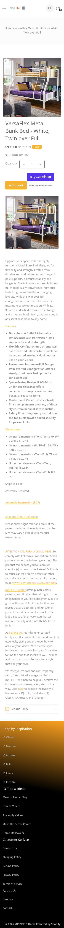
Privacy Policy (11, 874)
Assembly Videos (13, 815)
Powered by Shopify (48, 924)
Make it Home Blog (15, 797)
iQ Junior (8, 773)
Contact (7, 908)
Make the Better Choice (17, 824)
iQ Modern (9, 746)
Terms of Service (13, 884)
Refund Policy (11, 866)
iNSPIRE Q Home (25, 924)
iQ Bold (7, 764)
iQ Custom (9, 782)
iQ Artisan (9, 755)
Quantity (11, 163)
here (21, 688)
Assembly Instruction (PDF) (22, 502)
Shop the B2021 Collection (21, 516)
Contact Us (10, 848)
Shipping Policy (12, 857)
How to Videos (11, 806)
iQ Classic (9, 737)
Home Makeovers (13, 833)
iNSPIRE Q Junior (15, 590)
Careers (8, 899)
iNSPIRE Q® (16, 632)
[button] (3, 8)
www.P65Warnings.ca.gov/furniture (34, 582)
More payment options (40, 185)
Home (8, 28)
